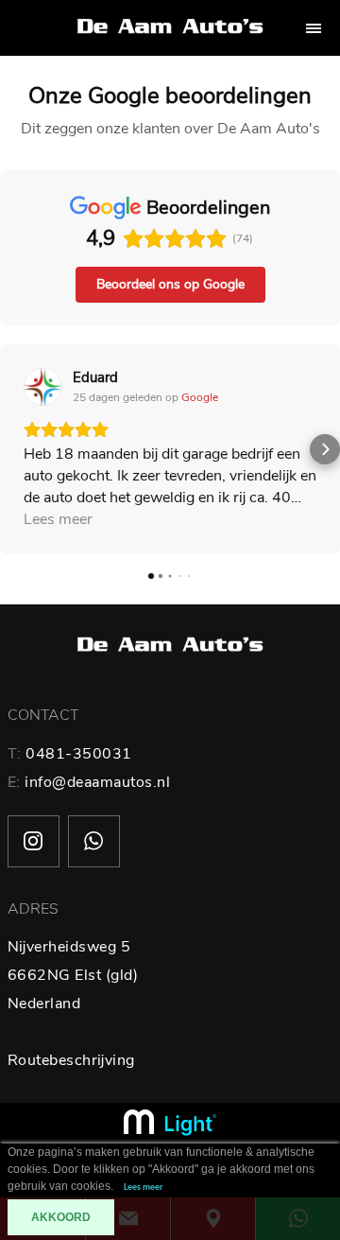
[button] (15, 449)
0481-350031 (79, 753)
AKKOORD (61, 1217)
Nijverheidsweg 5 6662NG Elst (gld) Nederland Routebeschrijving (73, 1003)
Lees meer (143, 1187)
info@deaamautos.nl (97, 782)
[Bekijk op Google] (42, 387)
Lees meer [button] (58, 519)
